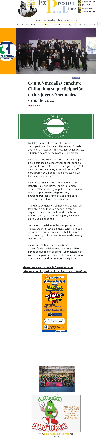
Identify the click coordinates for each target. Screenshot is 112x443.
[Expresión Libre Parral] (79, 1)
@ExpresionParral (87, 5)
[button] (40, 25)
